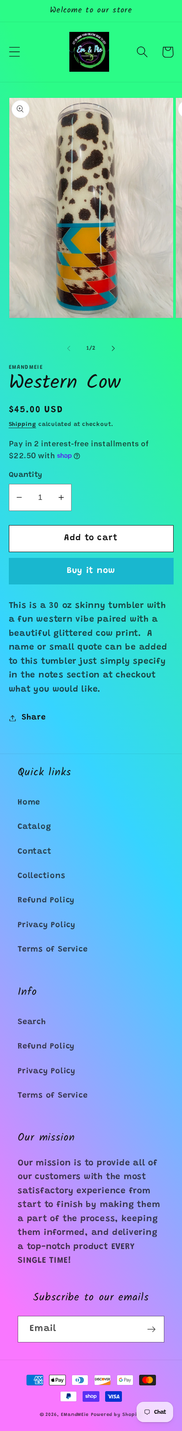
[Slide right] (113, 348)
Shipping (22, 424)
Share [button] (34, 718)
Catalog (34, 827)
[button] (14, 52)
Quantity (25, 475)
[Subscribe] (151, 1329)
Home (29, 803)
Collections (41, 876)
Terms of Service (52, 950)
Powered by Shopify (116, 1414)
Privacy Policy (47, 925)
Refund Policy (46, 901)
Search (32, 1022)
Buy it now (91, 571)
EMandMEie (75, 1414)
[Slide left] (68, 348)
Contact (34, 852)
